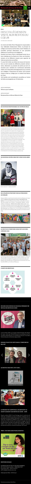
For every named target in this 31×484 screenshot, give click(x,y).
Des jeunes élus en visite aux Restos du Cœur (12, 94)
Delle (2, 29)
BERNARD (10, 40)
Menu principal (29, 8)
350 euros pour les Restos (7, 88)
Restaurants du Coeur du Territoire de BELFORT (12, 8)
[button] (2, 355)
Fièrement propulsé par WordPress (8, 482)
